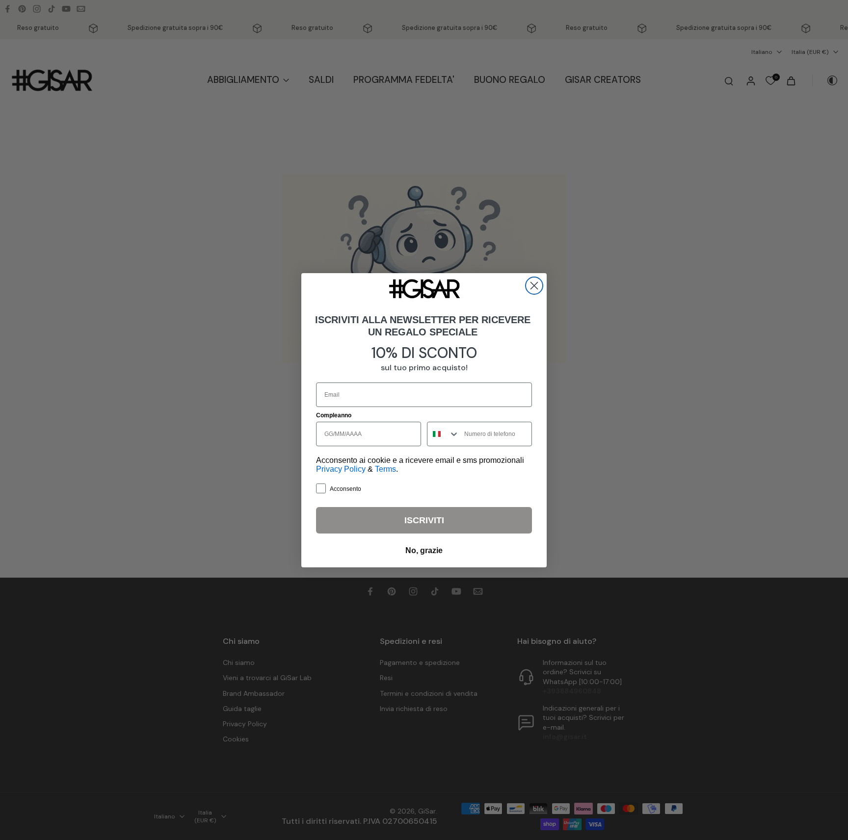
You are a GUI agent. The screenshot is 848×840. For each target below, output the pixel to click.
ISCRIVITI (424, 520)
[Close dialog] (534, 285)
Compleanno (333, 415)
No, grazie (424, 550)
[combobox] (443, 434)
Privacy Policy (341, 469)
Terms (385, 469)
